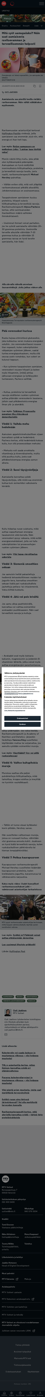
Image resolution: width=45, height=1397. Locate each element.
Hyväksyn (22, 724)
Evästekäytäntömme (11, 694)
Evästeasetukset (22, 718)
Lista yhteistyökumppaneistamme (14, 711)
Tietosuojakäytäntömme (25, 694)
